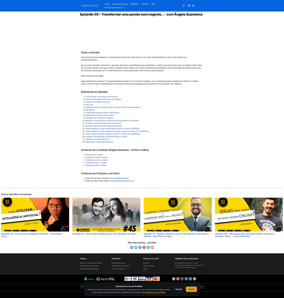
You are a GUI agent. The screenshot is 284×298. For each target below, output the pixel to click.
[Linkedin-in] (190, 278)
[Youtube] (177, 278)
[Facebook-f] (186, 278)
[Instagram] (182, 278)
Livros (106, 4)
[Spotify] (173, 278)
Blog (153, 4)
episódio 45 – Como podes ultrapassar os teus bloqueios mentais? (104, 234)
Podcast (145, 4)
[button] (193, 6)
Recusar (179, 289)
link (106, 70)
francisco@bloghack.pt (119, 178)
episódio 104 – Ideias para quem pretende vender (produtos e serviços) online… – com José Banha (244, 235)
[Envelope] (194, 278)
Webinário (135, 4)
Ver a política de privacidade (153, 292)
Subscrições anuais (120, 4)
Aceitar (191, 289)
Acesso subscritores (112, 7)
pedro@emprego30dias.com (122, 181)
